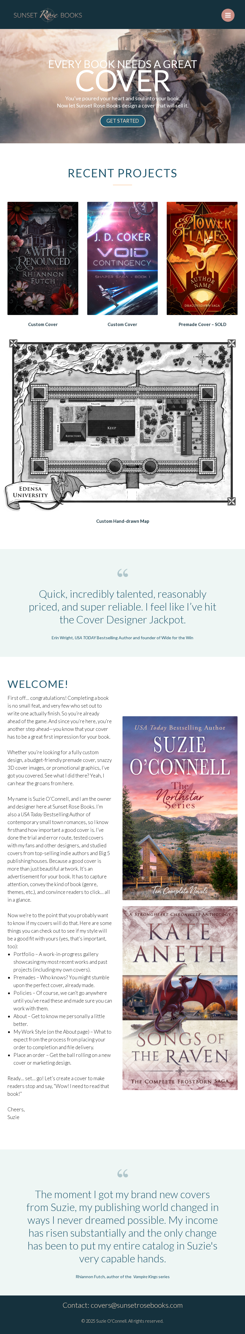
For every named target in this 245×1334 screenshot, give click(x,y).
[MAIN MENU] (228, 15)
